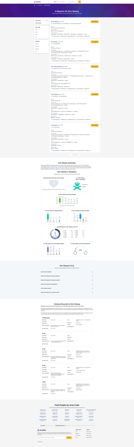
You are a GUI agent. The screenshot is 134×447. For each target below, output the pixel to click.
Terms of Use (64, 308)
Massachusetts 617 (79, 416)
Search (69, 437)
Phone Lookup (88, 435)
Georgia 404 (55, 413)
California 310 (43, 409)
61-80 (36, 34)
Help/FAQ (77, 433)
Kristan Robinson (54, 114)
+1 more (85, 34)
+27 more (58, 117)
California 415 (43, 413)
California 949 (79, 413)
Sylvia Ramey (53, 34)
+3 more (66, 80)
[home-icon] (34, 5)
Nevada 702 (79, 409)
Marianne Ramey (66, 58)
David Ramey (79, 34)
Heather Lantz (67, 114)
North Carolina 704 (79, 419)
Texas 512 (67, 416)
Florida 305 (67, 409)
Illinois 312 (67, 413)
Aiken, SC (49, 166)
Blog (76, 431)
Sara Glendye (53, 58)
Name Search (88, 431)
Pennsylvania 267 (42, 419)
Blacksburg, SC (56, 166)
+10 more (76, 111)
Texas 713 (91, 413)
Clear (46, 20)
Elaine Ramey (67, 34)
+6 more (70, 52)
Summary (37, 46)
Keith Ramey (59, 58)
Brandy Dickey (53, 145)
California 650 (55, 416)
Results (36, 43)
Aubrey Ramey (73, 34)
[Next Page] (78, 154)
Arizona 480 (91, 416)
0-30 (36, 29)
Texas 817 (91, 419)
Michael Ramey (60, 34)
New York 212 (55, 409)
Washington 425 (43, 416)
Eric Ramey (40, 5)
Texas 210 (55, 419)
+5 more (66, 105)
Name (55, 1)
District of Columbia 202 (91, 409)
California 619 (67, 419)
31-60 (36, 32)
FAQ (36, 51)
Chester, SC (80, 165)
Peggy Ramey (61, 114)
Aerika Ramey (53, 86)
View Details (94, 21)
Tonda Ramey (66, 86)
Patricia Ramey (60, 86)
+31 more (56, 148)
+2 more (80, 55)
